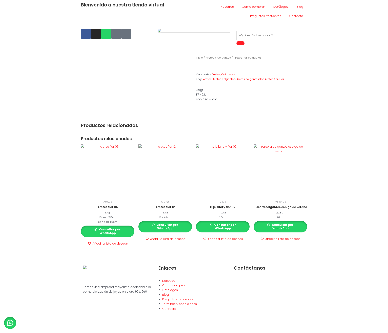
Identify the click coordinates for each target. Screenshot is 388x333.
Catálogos (281, 7)
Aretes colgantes (224, 79)
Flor (281, 79)
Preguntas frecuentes (265, 16)
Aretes (210, 58)
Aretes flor (271, 79)
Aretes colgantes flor (250, 79)
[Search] (240, 43)
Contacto (296, 16)
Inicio (199, 58)
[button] (108, 243)
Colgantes (224, 58)
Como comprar (253, 7)
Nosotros (227, 7)
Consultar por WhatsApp (109, 231)
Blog (300, 7)
